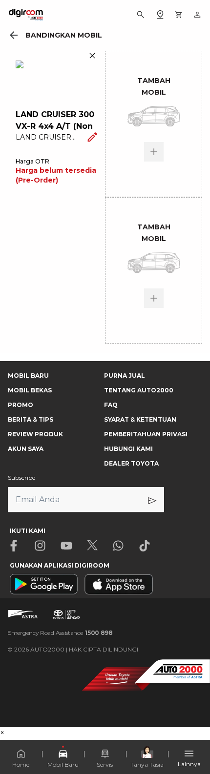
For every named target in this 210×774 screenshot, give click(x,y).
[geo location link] (160, 15)
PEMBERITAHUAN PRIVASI (146, 434)
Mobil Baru (63, 764)
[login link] (197, 15)
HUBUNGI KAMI (128, 448)
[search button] (141, 15)
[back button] (14, 35)
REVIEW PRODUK (35, 434)
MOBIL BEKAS (30, 390)
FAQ (111, 404)
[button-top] (192, 738)
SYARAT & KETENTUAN (140, 419)
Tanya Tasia (147, 764)
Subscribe (21, 477)
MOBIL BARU (28, 375)
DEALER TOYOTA (131, 463)
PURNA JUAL (124, 375)
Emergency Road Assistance (60, 632)
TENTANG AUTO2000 (138, 390)
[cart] (179, 15)
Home (20, 764)
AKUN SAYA (25, 448)
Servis (105, 764)
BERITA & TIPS (30, 419)
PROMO (20, 404)
